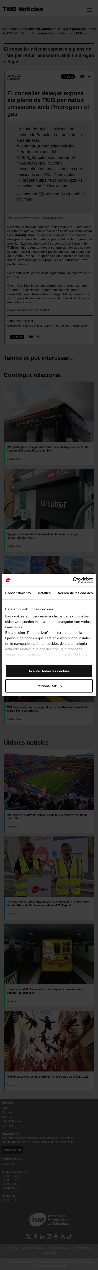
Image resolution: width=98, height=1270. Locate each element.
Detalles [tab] (44, 593)
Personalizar (46, 686)
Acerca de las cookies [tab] (75, 593)
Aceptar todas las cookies (49, 671)
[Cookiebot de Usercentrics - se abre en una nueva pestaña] (73, 580)
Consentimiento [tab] (18, 593)
